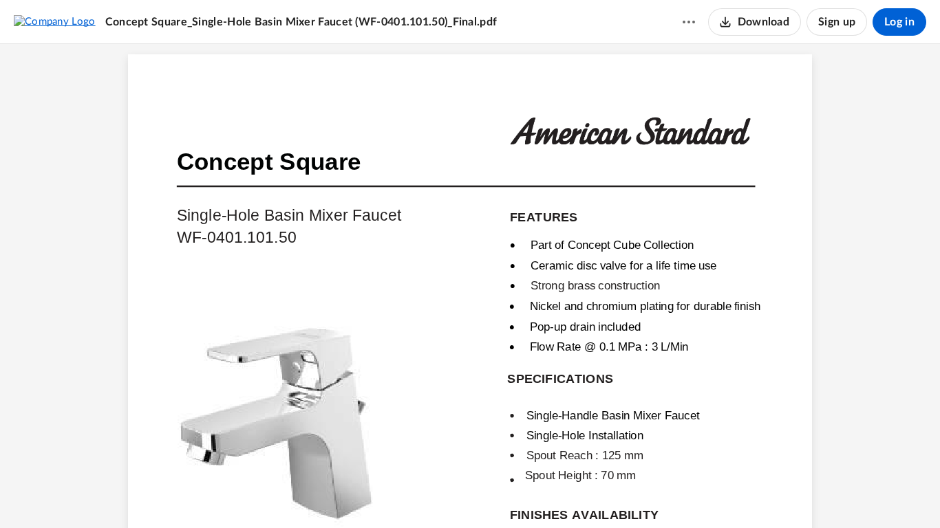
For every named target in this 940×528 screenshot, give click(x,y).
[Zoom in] (492, 494)
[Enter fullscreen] (546, 494)
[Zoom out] (446, 494)
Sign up (836, 22)
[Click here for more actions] (689, 22)
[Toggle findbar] (418, 494)
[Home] (55, 21)
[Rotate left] (520, 494)
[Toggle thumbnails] (394, 494)
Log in (899, 22)
